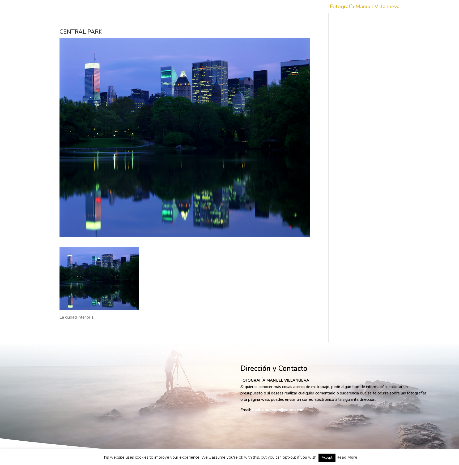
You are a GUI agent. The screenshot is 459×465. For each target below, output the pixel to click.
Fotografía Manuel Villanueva (365, 7)
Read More (347, 457)
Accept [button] (327, 457)
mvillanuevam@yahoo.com (278, 409)
